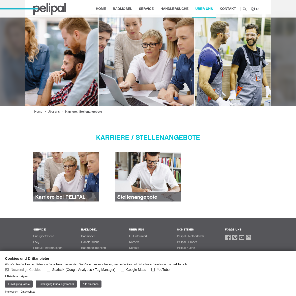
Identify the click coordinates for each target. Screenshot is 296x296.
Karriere (134, 242)
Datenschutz (28, 291)
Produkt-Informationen (47, 247)
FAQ (36, 242)
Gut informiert (138, 236)
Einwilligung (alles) (19, 284)
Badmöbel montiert (93, 247)
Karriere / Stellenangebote (83, 111)
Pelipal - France (187, 242)
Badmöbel (122, 9)
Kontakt (228, 9)
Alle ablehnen (90, 284)
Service (146, 9)
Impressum (11, 291)
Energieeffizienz (43, 236)
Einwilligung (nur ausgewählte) (56, 284)
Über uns (204, 9)
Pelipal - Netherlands (190, 236)
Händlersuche (174, 9)
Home (101, 9)
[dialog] (148, 273)
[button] (48, 270)
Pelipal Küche (186, 247)
